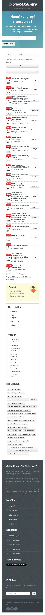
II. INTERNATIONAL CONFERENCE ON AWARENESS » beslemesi (22, 449)
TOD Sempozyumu (24, 434)
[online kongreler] (22, 4)
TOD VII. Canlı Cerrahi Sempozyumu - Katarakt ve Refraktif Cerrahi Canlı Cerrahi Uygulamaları (20, 216)
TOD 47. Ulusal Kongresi (19, 245)
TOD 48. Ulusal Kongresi (19, 88)
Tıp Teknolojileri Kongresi (16, 403)
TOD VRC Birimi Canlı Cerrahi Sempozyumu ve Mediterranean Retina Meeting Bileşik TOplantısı (21, 99)
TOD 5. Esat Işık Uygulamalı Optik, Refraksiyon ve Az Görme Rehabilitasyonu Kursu (19, 256)
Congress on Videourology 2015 (18, 441)
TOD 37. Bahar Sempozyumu (16, 138)
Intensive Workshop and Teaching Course (21, 420)
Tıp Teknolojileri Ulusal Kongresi (18, 399)
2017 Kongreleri (14, 549)
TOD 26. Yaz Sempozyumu (16, 109)
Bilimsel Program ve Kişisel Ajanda (15, 365)
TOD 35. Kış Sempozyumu (20, 226)
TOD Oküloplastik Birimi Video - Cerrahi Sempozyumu (19, 119)
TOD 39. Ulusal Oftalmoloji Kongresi (20, 156)
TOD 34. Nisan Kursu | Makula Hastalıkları (18, 185)
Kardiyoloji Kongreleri (14, 396)
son (22, 274)
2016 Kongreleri (14, 553)
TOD (33, 434)
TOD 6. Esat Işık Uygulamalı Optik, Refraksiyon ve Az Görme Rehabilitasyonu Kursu (19, 195)
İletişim (13, 325)
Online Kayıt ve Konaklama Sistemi (15, 348)
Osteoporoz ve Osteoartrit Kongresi (19, 410)
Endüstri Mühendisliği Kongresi (17, 427)
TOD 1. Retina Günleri (18, 236)
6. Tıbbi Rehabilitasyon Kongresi (18, 453)
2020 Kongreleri (14, 536)
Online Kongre (12, 55)
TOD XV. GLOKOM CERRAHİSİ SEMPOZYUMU (20, 166)
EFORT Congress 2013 (14, 430)
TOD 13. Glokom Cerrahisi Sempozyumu (19, 175)
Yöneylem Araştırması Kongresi (17, 423)
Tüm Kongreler (14, 515)
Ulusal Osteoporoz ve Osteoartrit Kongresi (21, 413)
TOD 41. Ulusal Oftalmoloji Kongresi (20, 147)
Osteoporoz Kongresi (14, 406)
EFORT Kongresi (29, 430)
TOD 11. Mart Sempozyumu (20, 205)
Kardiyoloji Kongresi (14, 389)
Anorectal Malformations (15, 417)
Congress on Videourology (16, 437)
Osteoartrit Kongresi (30, 406)
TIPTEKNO (33, 399)
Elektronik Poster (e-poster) (14, 357)
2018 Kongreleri (14, 545)
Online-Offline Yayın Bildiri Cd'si (15, 374)
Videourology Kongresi (15, 444)
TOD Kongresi (12, 434)
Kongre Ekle (14, 321)
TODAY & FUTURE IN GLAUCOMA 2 (18, 128)
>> (20, 274)
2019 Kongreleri (14, 540)
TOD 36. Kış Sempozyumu (20, 78)
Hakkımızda (14, 311)
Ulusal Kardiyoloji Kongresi (16, 393)
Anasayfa (12, 506)
